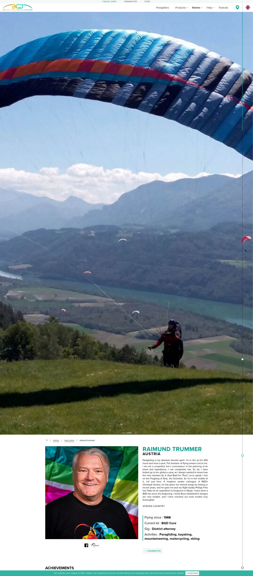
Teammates (154, 551)
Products (180, 7)
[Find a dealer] (237, 7)
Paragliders (110, 1)
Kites (147, 1)
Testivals (223, 7)
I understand (192, 573)
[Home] (47, 440)
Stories (196, 7)
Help (209, 7)
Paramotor (130, 1)
